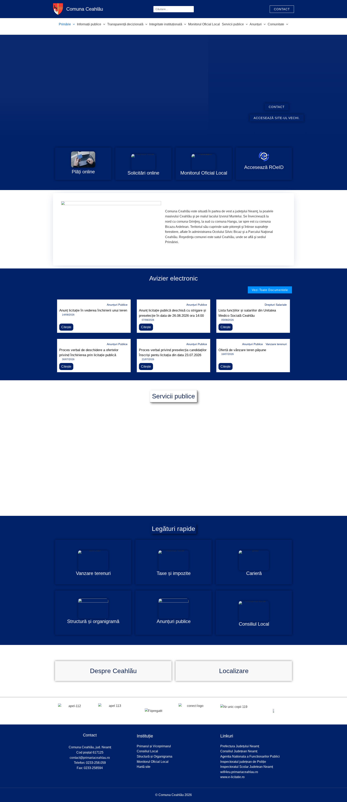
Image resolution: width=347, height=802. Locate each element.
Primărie (65, 24)
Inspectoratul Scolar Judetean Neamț (246, 766)
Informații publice (89, 24)
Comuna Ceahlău (84, 9)
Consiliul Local (147, 751)
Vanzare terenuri (276, 344)
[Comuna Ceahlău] (58, 8)
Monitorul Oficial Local (204, 24)
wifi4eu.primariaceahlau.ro (239, 772)
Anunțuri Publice (117, 304)
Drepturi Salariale (276, 304)
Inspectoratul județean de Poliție (243, 761)
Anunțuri (256, 24)
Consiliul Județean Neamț (238, 751)
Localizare (234, 671)
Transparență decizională (125, 24)
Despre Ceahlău (113, 671)
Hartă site (143, 766)
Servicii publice (233, 24)
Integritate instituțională (165, 24)
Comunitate (276, 24)
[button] (282, 9)
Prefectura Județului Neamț (239, 746)
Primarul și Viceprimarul (154, 746)
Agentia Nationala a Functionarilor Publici (250, 756)
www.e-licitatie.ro (232, 777)
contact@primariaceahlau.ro (90, 757)
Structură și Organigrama (154, 756)
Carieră (254, 573)
